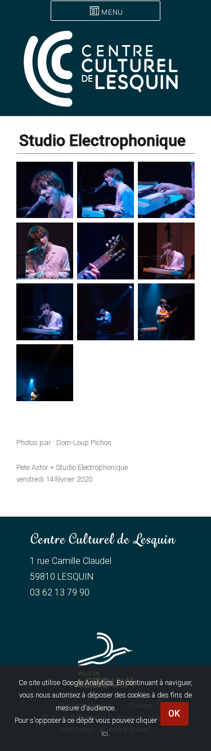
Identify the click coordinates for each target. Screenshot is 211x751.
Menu (112, 12)
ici (104, 733)
